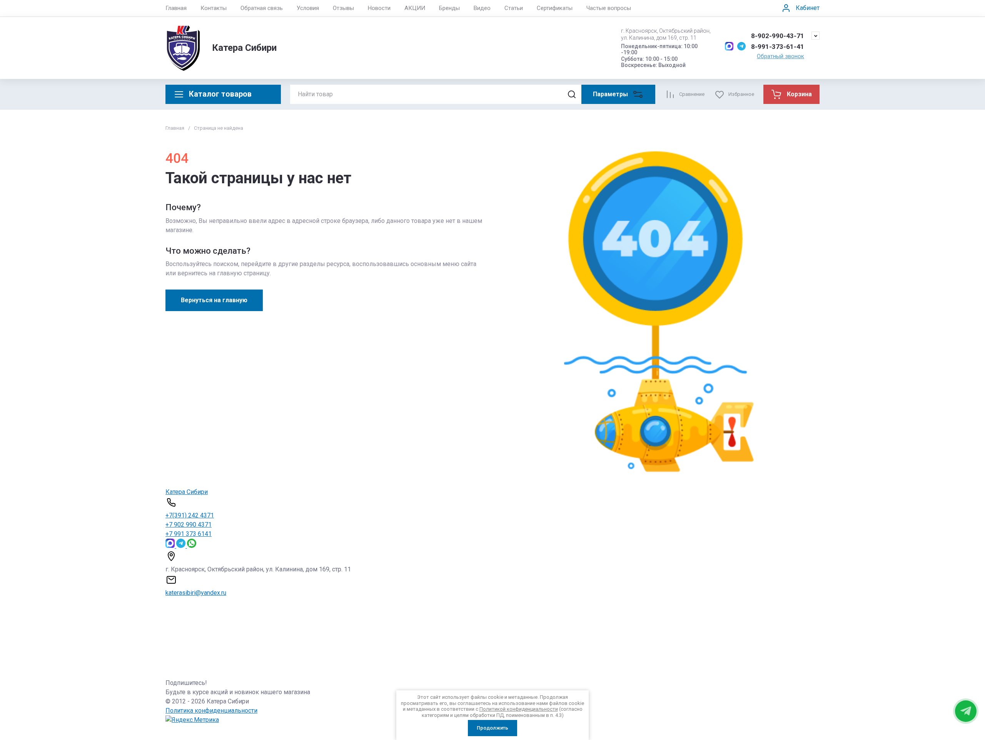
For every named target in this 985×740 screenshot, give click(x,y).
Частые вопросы (608, 8)
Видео (482, 8)
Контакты (213, 8)
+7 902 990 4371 (188, 524)
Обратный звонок (780, 56)
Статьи (513, 8)
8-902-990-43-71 (777, 36)
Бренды (449, 8)
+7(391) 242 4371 (189, 515)
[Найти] (571, 94)
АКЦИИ (414, 8)
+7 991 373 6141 (188, 533)
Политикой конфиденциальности (518, 709)
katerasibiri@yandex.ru (195, 592)
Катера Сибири (244, 47)
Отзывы (343, 8)
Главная (176, 8)
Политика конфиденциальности (211, 710)
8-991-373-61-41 (777, 46)
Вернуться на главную (214, 300)
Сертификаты (555, 8)
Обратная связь (261, 8)
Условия (308, 8)
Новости (379, 8)
